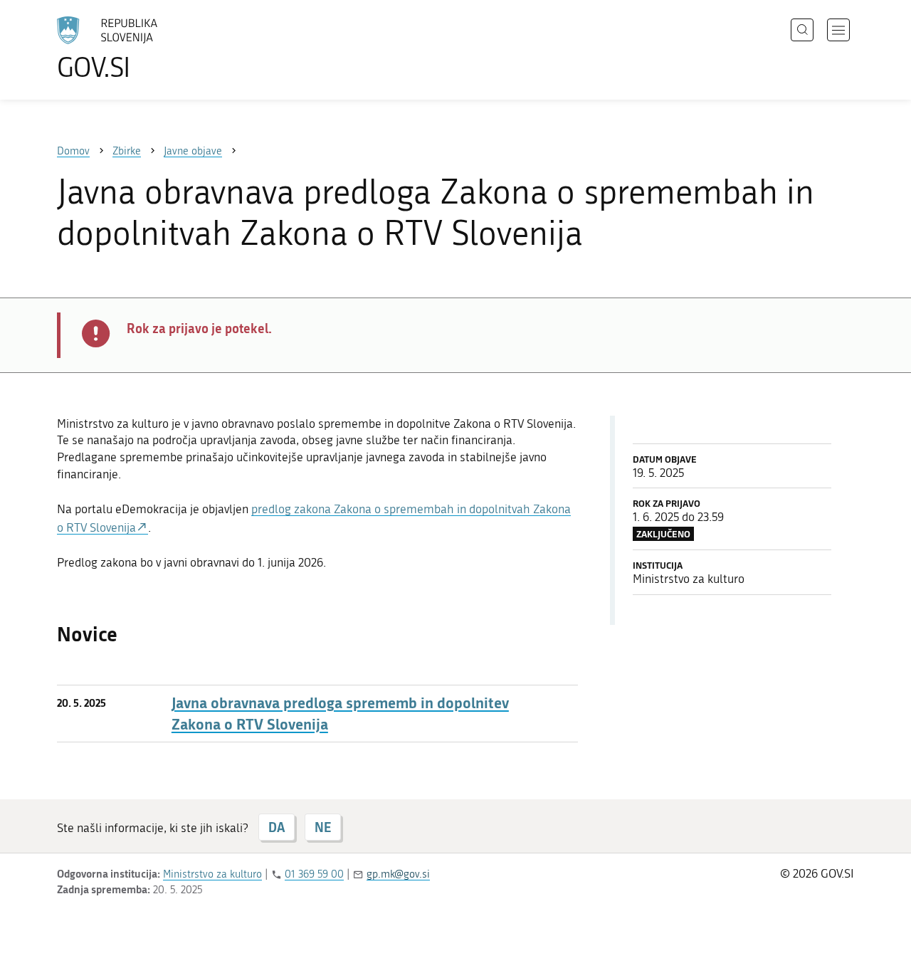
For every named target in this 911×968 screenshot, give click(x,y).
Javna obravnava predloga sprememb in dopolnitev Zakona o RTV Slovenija (340, 713)
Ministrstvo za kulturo (212, 874)
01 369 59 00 (314, 874)
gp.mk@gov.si (398, 874)
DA (276, 827)
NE (323, 827)
